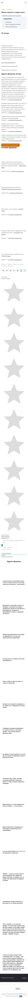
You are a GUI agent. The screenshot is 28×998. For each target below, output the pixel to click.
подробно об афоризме (15, 99)
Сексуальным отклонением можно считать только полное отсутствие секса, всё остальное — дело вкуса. (14, 582)
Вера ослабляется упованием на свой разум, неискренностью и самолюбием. (13, 828)
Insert (17, 988)
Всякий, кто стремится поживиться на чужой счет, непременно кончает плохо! (14, 705)
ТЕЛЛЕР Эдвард (6, 256)
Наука (15, 264)
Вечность (4, 264)
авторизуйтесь (5, 536)
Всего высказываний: (8, 62)
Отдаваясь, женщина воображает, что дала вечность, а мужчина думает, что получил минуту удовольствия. (13, 731)
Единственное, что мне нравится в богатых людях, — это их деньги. (13, 805)
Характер (11, 266)
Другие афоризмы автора (13, 24)
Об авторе (8, 22)
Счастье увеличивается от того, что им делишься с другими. (14, 852)
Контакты (24, 977)
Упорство (4, 266)
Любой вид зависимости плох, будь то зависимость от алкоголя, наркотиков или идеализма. (13, 636)
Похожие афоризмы (11, 26)
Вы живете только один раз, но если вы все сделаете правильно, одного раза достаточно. (14, 756)
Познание (20, 264)
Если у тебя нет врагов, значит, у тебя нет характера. (13, 682)
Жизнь (10, 264)
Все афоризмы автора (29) (10, 145)
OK (20, 996)
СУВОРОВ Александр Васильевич (11, 189)
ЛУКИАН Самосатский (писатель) (11, 15)
